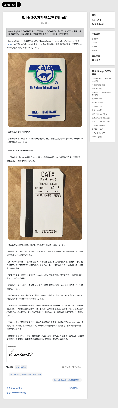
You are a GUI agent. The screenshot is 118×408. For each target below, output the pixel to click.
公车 (17, 367)
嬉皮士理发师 (97, 98)
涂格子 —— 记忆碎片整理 (101, 121)
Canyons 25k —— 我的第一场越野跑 (101, 79)
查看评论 (16, 392)
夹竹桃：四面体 (97, 102)
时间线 (67, 366)
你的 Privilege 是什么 (99, 114)
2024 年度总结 (97, 88)
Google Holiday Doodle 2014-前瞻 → (67, 380)
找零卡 (23, 367)
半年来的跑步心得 (98, 85)
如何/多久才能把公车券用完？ (45, 17)
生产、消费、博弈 (98, 133)
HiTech (94, 42)
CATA (8, 44)
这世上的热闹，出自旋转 (101, 118)
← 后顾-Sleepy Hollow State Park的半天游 (25, 374)
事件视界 (95, 39)
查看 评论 (14, 388)
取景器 (94, 46)
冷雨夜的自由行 (97, 106)
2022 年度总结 (97, 137)
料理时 (94, 50)
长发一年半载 (97, 110)
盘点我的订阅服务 (98, 125)
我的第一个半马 (97, 129)
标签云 (78, 366)
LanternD (9, 4)
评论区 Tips (74, 388)
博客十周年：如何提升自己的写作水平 (101, 93)
